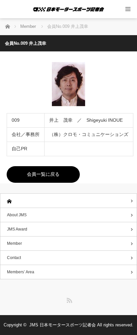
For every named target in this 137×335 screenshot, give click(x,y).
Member (14, 243)
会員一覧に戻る (43, 174)
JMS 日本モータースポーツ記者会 (62, 324)
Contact (14, 257)
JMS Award (17, 229)
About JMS (17, 215)
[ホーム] (68, 201)
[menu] (128, 9)
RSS (68, 299)
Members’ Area (20, 272)
